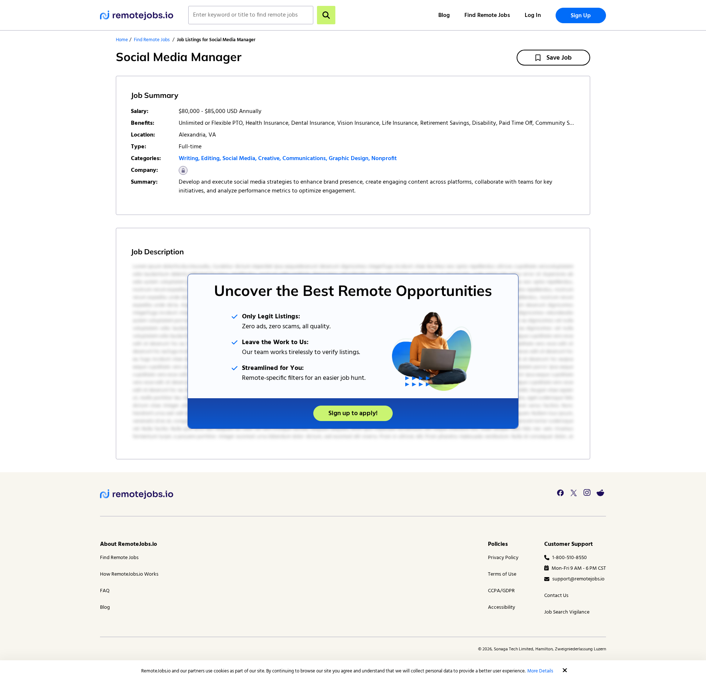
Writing (188, 158)
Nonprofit (384, 158)
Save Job (559, 58)
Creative (268, 158)
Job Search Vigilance (566, 612)
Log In (533, 15)
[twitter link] (574, 493)
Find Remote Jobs (487, 15)
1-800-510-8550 (569, 558)
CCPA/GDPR (501, 591)
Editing (210, 158)
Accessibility (501, 607)
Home (122, 40)
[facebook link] (560, 493)
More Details (540, 671)
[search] (326, 15)
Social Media (238, 158)
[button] (565, 670)
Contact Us (556, 596)
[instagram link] (587, 493)
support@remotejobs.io (578, 579)
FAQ (105, 591)
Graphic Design (348, 158)
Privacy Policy (503, 558)
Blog (444, 15)
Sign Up (581, 16)
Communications (304, 158)
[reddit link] (600, 493)
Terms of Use (502, 574)
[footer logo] (137, 494)
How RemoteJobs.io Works (129, 574)
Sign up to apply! (353, 413)
